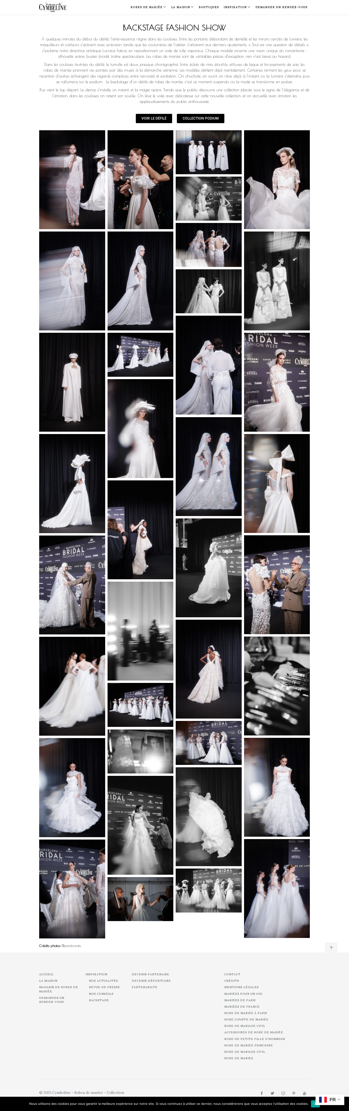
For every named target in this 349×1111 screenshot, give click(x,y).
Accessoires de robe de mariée (253, 1032)
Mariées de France (242, 1006)
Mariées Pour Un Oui (243, 993)
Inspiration (96, 974)
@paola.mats (71, 946)
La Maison (180, 7)
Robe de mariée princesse (248, 1045)
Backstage (99, 1000)
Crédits (231, 980)
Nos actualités (103, 980)
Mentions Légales (241, 987)
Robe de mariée (239, 1058)
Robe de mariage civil (244, 1026)
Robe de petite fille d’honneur (254, 1039)
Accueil (46, 974)
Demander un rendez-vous (281, 7)
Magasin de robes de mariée (58, 989)
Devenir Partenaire (150, 974)
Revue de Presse (104, 987)
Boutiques (209, 7)
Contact (232, 974)
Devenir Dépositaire (151, 980)
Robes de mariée (147, 7)
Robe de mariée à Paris (245, 1013)
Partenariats (144, 987)
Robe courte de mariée (246, 1019)
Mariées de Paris (240, 1000)
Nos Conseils (101, 993)
